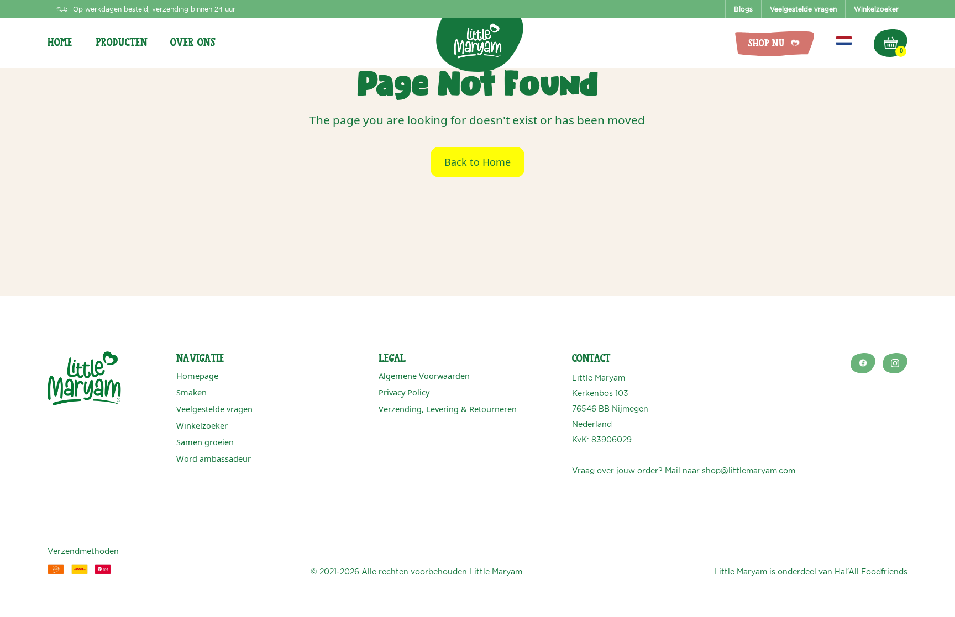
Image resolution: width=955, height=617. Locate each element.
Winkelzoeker (876, 9)
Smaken (191, 392)
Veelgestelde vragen (803, 9)
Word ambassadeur (213, 458)
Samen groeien (205, 441)
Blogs (743, 9)
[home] (477, 36)
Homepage (197, 375)
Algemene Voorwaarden (424, 375)
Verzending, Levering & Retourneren (448, 408)
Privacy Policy (404, 392)
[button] (72, 43)
